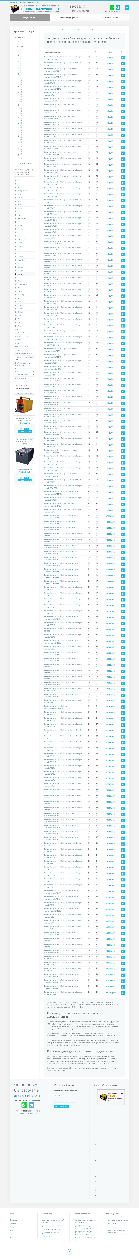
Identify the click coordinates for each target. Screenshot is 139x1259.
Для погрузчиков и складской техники (73, 30)
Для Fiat (17, 211)
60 (20, 59)
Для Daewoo (19, 201)
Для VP (17, 319)
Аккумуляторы (29, 17)
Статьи (12, 1237)
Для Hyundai (19, 229)
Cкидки (31, 2)
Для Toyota (19, 309)
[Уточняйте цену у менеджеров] (112, 57)
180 (21, 109)
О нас (38, 2)
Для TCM (18, 302)
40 (20, 49)
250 (21, 128)
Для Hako (18, 215)
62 (20, 61)
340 (21, 147)
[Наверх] (69, 1252)
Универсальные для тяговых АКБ (84, 1239)
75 (20, 68)
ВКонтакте (21, 1114)
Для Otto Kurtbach (21, 284)
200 (21, 113)
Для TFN (18, 305)
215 (21, 118)
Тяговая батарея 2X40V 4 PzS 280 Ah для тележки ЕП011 (25, 441)
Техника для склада (109, 17)
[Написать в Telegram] (31, 1105)
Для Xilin (18, 322)
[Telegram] (118, 7)
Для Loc (17, 253)
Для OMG (18, 281)
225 (21, 121)
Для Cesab (18, 194)
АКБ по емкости (20, 378)
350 (21, 149)
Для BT (17, 187)
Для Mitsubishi (20, 260)
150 (21, 99)
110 (21, 82)
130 (21, 90)
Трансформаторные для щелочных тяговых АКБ (83, 1233)
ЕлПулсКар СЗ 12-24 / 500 (25, 393)
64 (20, 63)
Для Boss (18, 184)
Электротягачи (112, 1227)
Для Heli (17, 222)
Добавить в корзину (25, 431)
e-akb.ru (47, 30)
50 (20, 54)
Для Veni (18, 315)
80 (20, 70)
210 (21, 116)
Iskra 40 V (18, 343)
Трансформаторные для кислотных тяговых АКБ (83, 1227)
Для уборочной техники (50, 1233)
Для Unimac (19, 312)
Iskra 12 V (18, 329)
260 (21, 130)
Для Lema (18, 246)
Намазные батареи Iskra (23, 354)
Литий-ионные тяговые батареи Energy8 (23, 364)
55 (20, 56)
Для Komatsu (19, 243)
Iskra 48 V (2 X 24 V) (21, 347)
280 (21, 137)
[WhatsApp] (112, 7)
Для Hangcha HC (20, 218)
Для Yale (18, 326)
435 (21, 159)
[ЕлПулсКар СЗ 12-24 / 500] (24, 406)
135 (21, 92)
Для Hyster (18, 225)
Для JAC (17, 236)
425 (21, 156)
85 (20, 73)
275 (21, 135)
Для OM (17, 277)
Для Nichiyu (19, 267)
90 (20, 75)
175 (21, 106)
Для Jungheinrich (20, 239)
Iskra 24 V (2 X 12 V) (21, 336)
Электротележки (112, 1223)
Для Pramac (19, 288)
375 (21, 151)
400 (21, 154)
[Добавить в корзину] (123, 57)
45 (20, 51)
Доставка (22, 2)
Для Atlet (18, 180)
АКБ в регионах (48, 1236)
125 (21, 87)
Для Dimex (18, 208)
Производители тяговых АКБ (23, 370)
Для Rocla (18, 291)
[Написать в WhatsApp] (24, 1105)
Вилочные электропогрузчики (117, 1220)
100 (21, 80)
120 (21, 85)
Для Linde (18, 250)
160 (21, 101)
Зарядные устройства (69, 17)
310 (21, 142)
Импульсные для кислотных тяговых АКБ (84, 1221)
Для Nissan (19, 270)
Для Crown (18, 198)
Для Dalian (18, 205)
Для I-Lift (18, 232)
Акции (12, 1234)
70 (20, 66)
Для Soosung (19, 295)
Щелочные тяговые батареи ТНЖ (25, 358)
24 (20, 42)
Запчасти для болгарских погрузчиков (116, 1232)
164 (21, 104)
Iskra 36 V (18, 340)
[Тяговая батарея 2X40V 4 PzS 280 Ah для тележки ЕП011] (24, 456)
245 (21, 125)
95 (20, 78)
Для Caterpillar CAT (21, 191)
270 (21, 132)
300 (21, 140)
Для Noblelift (19, 274)
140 (21, 94)
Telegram (30, 1114)
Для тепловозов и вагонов (52, 1226)
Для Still (17, 298)
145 (21, 97)
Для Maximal (19, 257)
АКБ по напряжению (22, 375)
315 (21, 144)
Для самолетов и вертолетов (52, 1229)
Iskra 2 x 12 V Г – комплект (24, 333)
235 (21, 123)
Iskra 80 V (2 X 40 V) (21, 350)
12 (20, 40)
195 (21, 111)
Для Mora (18, 263)
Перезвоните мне (61, 1106)
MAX (36, 1114)
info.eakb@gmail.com (115, 11)
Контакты (13, 2)
